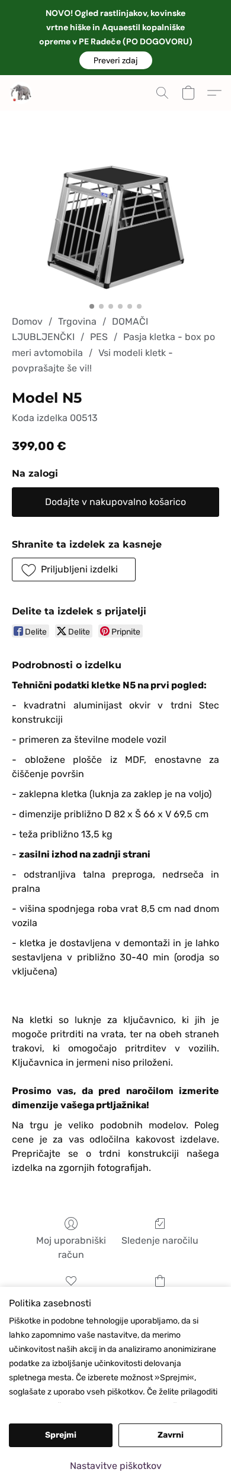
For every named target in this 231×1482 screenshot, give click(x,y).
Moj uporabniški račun (71, 1247)
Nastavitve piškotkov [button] (116, 1465)
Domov (27, 321)
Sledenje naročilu (159, 1240)
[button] (115, 60)
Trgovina (77, 321)
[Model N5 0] (115, 227)
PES (99, 336)
